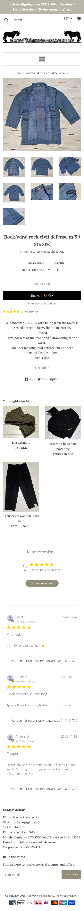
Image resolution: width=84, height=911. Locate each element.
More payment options (42, 303)
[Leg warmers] (21, 422)
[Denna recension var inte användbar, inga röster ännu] (73, 661)
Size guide (42, 367)
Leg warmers (21, 442)
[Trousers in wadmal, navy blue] (21, 487)
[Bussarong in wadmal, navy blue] (63, 423)
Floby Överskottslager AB (41, 895)
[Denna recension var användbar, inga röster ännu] (66, 661)
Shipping (26, 251)
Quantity (59, 263)
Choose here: (36, 263)
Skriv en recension (42, 583)
